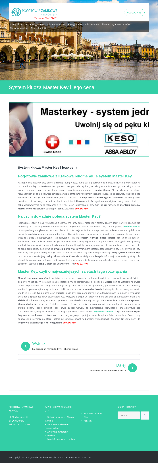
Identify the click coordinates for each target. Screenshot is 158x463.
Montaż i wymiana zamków (116, 24)
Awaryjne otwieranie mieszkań (84, 24)
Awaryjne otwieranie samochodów (47, 24)
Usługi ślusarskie (18, 24)
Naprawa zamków (19, 28)
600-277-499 (134, 12)
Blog (33, 28)
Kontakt (42, 28)
